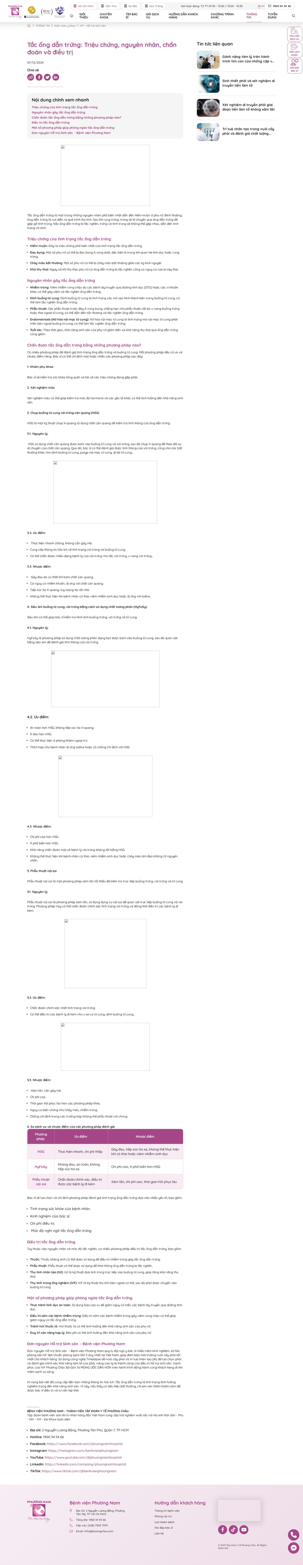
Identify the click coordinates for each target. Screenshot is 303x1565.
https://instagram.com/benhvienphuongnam (83, 1450)
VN (259, 6)
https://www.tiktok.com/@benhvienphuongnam (79, 1471)
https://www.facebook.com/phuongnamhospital (85, 1444)
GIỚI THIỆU (83, 15)
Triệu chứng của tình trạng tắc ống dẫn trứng (64, 107)
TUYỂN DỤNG (272, 15)
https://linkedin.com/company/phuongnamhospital (85, 1464)
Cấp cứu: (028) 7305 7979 (92, 1525)
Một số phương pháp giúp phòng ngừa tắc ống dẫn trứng (73, 128)
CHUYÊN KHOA (106, 15)
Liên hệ (159, 1533)
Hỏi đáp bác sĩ (164, 1527)
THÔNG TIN (251, 15)
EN (263, 6)
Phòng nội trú (163, 1516)
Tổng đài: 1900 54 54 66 (91, 1519)
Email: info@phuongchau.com (94, 1531)
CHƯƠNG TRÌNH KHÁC (222, 15)
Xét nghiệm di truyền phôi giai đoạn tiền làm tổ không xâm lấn (248, 106)
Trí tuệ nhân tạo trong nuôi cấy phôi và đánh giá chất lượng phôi (248, 131)
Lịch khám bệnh (164, 1522)
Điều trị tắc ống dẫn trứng (50, 122)
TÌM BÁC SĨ (131, 15)
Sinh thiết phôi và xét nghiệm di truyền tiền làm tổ (248, 83)
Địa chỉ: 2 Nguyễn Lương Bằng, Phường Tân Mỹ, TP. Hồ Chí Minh (100, 1512)
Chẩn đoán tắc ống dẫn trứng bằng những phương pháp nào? (76, 117)
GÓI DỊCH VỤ (152, 15)
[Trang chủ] (29, 25)
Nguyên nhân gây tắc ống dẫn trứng (58, 112)
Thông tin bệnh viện (167, 1510)
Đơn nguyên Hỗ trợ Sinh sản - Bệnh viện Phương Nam (71, 133)
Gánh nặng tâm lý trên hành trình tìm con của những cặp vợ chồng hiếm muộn (248, 58)
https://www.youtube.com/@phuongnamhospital (83, 1457)
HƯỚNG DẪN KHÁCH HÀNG (183, 15)
